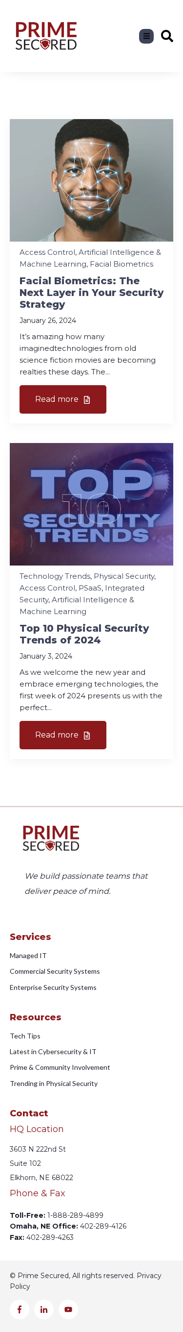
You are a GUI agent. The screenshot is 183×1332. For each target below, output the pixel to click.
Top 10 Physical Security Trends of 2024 (84, 634)
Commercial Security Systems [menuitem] (55, 971)
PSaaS (90, 587)
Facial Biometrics (121, 264)
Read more (58, 399)
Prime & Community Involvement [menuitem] (60, 1067)
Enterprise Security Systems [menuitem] (53, 987)
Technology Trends (55, 576)
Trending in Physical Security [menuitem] (54, 1083)
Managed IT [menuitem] (28, 955)
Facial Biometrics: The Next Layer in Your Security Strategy (91, 292)
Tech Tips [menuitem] (25, 1036)
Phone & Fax (37, 1193)
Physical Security (124, 576)
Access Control (47, 252)
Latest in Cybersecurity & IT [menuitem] (53, 1051)
